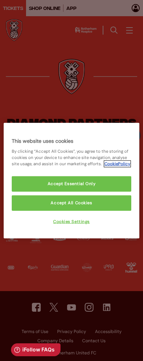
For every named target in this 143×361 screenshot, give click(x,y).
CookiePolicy (117, 164)
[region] (72, 180)
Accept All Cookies (71, 203)
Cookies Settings (71, 221)
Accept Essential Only (72, 184)
